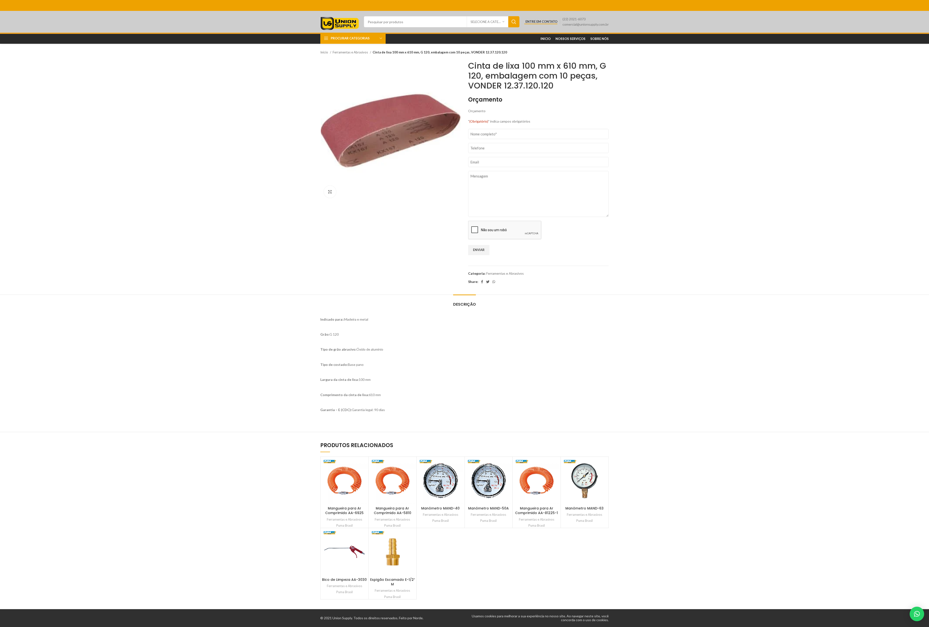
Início (324, 52)
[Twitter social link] (488, 282)
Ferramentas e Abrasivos (351, 52)
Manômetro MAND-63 (584, 508)
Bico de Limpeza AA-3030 (344, 579)
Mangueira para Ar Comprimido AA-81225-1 (536, 511)
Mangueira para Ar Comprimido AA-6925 (344, 511)
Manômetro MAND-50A (488, 508)
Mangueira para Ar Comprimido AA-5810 (392, 511)
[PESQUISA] (513, 21)
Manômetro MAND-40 (440, 508)
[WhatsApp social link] (494, 282)
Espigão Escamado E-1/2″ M (392, 582)
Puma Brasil (344, 525)
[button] (917, 614)
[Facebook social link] (482, 282)
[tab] (464, 302)
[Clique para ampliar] (330, 192)
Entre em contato (541, 21)
